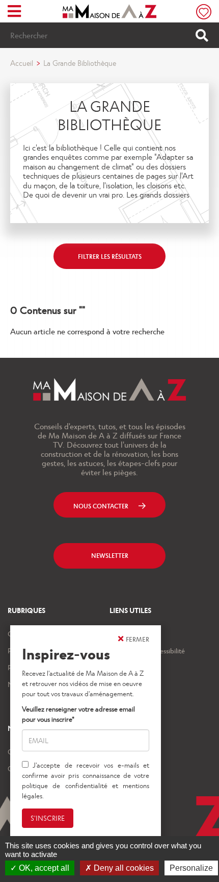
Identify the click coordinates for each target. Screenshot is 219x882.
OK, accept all (43, 868)
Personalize (191, 868)
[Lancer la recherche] (202, 35)
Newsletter (109, 555)
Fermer (137, 639)
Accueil (21, 62)
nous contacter (100, 505)
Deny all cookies (123, 868)
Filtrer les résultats (110, 256)
